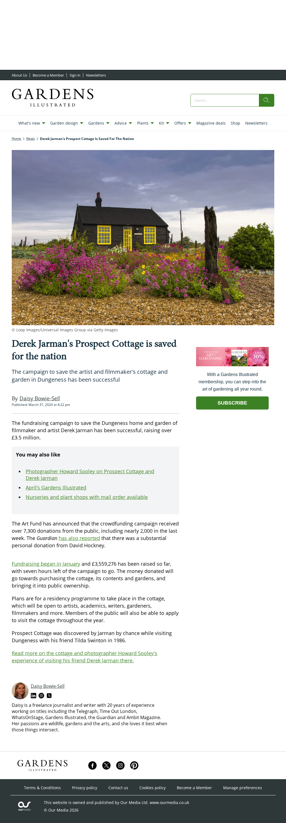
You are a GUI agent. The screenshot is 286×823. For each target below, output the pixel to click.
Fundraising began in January (46, 563)
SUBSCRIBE (232, 403)
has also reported (79, 538)
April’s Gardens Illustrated (56, 487)
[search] (266, 100)
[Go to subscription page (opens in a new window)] (232, 364)
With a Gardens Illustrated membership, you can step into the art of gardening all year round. (232, 381)
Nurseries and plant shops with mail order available (87, 497)
